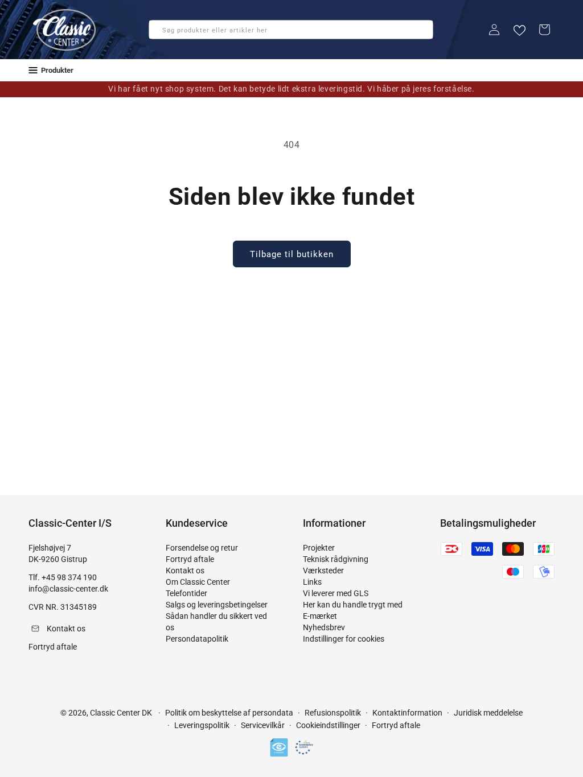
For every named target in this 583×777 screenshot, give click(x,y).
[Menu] (33, 70)
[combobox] (291, 29)
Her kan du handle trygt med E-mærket (353, 610)
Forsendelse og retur (202, 547)
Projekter (319, 547)
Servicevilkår (263, 725)
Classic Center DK (121, 712)
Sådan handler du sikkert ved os (216, 621)
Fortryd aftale (190, 559)
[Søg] (161, 33)
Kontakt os (185, 570)
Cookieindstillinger (328, 725)
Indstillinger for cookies (343, 638)
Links (312, 581)
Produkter (57, 70)
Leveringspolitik (201, 725)
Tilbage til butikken (292, 254)
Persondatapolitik (197, 638)
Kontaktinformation (407, 712)
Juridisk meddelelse (488, 712)
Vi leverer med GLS (335, 593)
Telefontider (186, 593)
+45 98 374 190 (69, 577)
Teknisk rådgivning (335, 559)
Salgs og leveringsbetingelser (217, 604)
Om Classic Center (198, 581)
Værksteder (323, 570)
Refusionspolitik (333, 712)
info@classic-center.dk (68, 588)
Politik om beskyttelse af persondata (229, 712)
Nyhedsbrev (324, 627)
